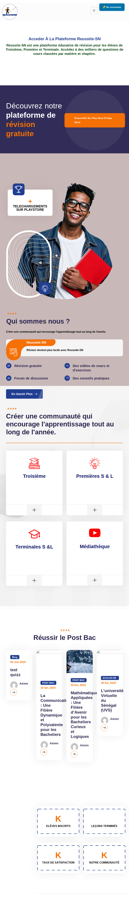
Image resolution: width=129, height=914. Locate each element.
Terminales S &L (34, 547)
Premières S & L (94, 476)
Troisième (34, 476)
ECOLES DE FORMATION (110, 678)
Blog (14, 657)
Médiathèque (95, 546)
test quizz (15, 672)
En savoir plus (22, 394)
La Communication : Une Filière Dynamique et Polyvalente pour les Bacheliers (55, 715)
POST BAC (48, 683)
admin (23, 683)
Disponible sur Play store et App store (93, 120)
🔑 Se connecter (112, 7)
